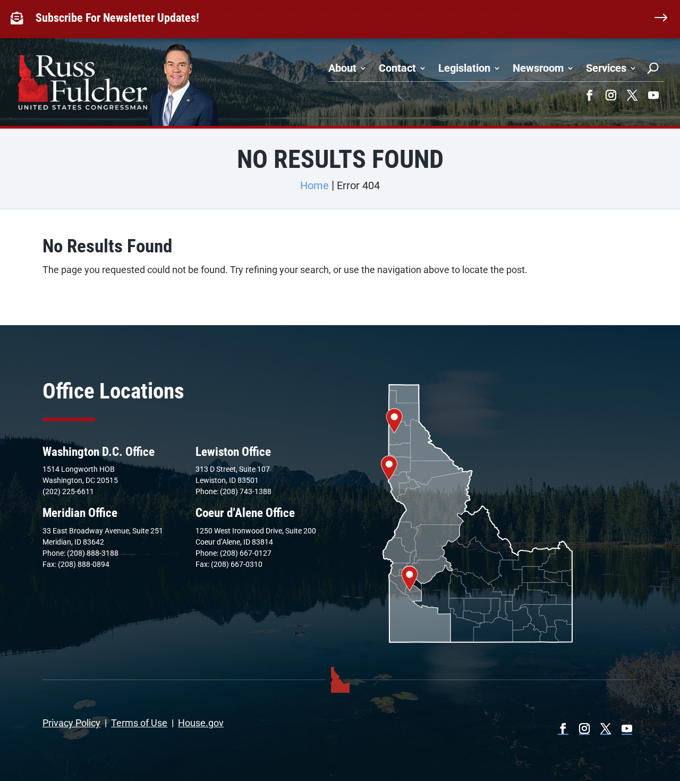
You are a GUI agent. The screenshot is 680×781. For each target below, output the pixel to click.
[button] (589, 95)
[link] (19, 18)
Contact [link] (397, 68)
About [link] (342, 68)
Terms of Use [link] (139, 722)
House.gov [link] (201, 722)
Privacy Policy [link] (71, 722)
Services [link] (606, 68)
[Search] (653, 68)
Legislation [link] (464, 68)
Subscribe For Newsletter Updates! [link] (117, 17)
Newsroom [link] (538, 68)
